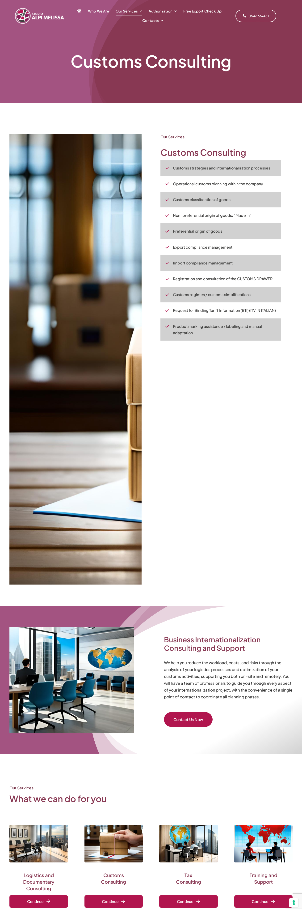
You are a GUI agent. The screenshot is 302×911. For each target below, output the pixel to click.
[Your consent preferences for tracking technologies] (293, 902)
